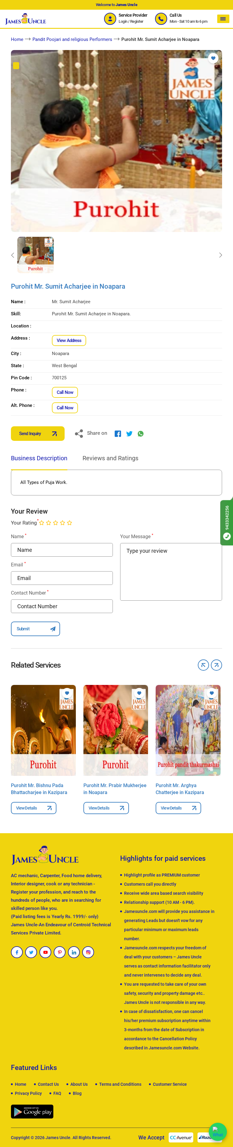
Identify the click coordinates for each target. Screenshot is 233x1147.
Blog (77, 1093)
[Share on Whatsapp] (141, 433)
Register (137, 21)
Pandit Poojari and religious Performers (72, 39)
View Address (69, 340)
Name (18, 536)
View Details (26, 808)
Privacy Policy (28, 1093)
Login (123, 21)
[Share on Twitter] (129, 433)
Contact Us (48, 1084)
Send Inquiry (30, 433)
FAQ (57, 1093)
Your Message (136, 536)
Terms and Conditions (120, 1084)
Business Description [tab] (39, 458)
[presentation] (12, 255)
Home (17, 39)
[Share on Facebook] (118, 433)
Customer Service (170, 1084)
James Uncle (58, 1137)
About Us (79, 1084)
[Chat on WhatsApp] (218, 1132)
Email (18, 564)
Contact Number (30, 592)
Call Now (65, 392)
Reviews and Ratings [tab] (110, 458)
